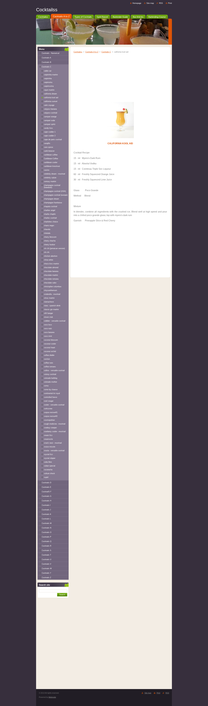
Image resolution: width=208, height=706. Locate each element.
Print (170, 3)
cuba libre (48, 462)
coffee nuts (48, 363)
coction (47, 359)
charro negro (49, 225)
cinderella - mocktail (52, 294)
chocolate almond (51, 267)
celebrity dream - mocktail (54, 174)
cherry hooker (49, 245)
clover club (48, 317)
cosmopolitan (49, 420)
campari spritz (49, 124)
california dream (50, 94)
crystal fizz (48, 454)
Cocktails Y (46, 573)
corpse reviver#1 (50, 412)
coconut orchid (50, 351)
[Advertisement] (53, 646)
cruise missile (49, 447)
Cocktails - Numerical (50, 53)
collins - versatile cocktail (54, 370)
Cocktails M (47, 523)
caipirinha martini (51, 75)
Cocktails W (47, 568)
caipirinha (48, 78)
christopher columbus (52, 286)
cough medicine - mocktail (54, 424)
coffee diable (49, 355)
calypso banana (50, 109)
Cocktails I (46, 505)
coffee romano (50, 367)
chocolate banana (51, 271)
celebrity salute (50, 178)
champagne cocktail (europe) (55, 195)
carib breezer (49, 151)
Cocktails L (46, 519)
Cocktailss (78, 52)
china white (48, 260)
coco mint (48, 336)
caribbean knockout (52, 166)
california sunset (50, 101)
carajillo (47, 143)
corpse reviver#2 (50, 416)
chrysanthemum (50, 290)
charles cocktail (50, 218)
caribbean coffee (50, 155)
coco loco (48, 325)
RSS (161, 3)
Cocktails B (46, 62)
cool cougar (48, 401)
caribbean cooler (50, 162)
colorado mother (50, 382)
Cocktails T (46, 555)
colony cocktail (50, 374)
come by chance (50, 389)
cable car (47, 71)
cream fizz (48, 435)
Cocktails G (46, 496)
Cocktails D (46, 483)
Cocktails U (46, 559)
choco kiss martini (51, 264)
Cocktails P (46, 537)
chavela (47, 229)
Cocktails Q (46, 541)
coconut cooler (50, 344)
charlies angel (49, 210)
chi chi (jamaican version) (54, 248)
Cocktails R (46, 546)
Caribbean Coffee (51, 159)
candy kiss (48, 128)
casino (46, 170)
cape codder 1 (49, 132)
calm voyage (49, 105)
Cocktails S (46, 550)
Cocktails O (46, 532)
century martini (50, 181)
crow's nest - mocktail (53, 443)
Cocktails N (46, 528)
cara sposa (48, 147)
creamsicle (48, 439)
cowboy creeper (50, 428)
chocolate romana (51, 279)
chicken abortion (50, 256)
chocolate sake (50, 283)
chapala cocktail (50, 206)
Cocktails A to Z (91, 52)
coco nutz (48, 328)
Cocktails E (46, 487)
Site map (150, 3)
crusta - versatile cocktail (54, 450)
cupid (46, 477)
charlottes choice (51, 222)
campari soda (49, 120)
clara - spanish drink (52, 306)
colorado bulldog (50, 378)
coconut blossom (51, 340)
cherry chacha (49, 241)
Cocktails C (46, 67)
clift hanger (48, 313)
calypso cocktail (50, 113)
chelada (47, 233)
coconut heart (49, 348)
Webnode (52, 697)
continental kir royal (52, 393)
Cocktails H (46, 501)
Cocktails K (46, 514)
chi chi (46, 252)
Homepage (136, 3)
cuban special (49, 466)
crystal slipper (49, 458)
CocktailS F (46, 492)
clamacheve (49, 302)
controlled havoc (50, 397)
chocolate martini (51, 275)
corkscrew (48, 409)
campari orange (50, 117)
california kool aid (51, 97)
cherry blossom (50, 237)
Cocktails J (46, 510)
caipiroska (48, 82)
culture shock (49, 473)
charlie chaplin (50, 214)
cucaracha (48, 470)
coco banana (49, 332)
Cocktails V (46, 564)
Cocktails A (46, 58)
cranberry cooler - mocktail (55, 431)
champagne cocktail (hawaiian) (52, 186)
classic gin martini (51, 309)
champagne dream (51, 199)
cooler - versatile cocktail (54, 405)
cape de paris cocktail (53, 139)
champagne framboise (53, 203)
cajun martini (49, 90)
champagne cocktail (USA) (55, 191)
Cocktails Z (46, 577)
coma (46, 386)
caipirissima (49, 86)
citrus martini (49, 298)
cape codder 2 (49, 136)
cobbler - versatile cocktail (54, 321)
